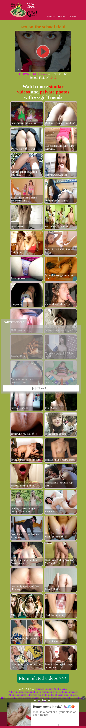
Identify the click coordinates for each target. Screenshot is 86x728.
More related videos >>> (43, 678)
